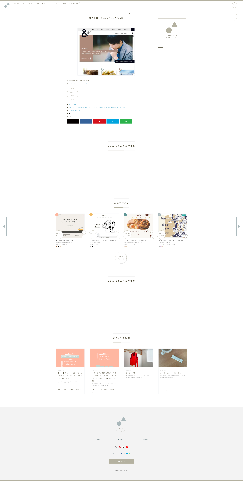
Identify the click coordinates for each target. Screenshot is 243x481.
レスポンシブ (121, 107)
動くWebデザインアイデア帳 (64, 240)
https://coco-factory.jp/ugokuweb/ (64, 242)
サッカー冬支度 (130, 373)
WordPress (81, 107)
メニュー (114, 107)
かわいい (93, 244)
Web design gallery (26, 3)
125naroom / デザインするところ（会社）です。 (69, 391)
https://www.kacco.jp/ (95, 242)
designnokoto (124, 470)
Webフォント (73, 107)
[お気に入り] (234, 20)
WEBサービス (72, 104)
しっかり (72, 110)
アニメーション (99, 107)
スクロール (107, 107)
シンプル (78, 110)
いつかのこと (129, 391)
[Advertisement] (172, 86)
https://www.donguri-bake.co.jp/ (132, 242)
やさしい (59, 244)
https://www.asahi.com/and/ (78, 83)
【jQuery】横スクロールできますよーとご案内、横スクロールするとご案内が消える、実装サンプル (70, 375)
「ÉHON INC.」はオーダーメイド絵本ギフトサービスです (176, 240)
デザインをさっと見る (72, 94)
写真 (127, 107)
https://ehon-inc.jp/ (163, 242)
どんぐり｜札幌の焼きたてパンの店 (135, 240)
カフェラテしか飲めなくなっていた (170, 373)
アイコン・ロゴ (90, 107)
